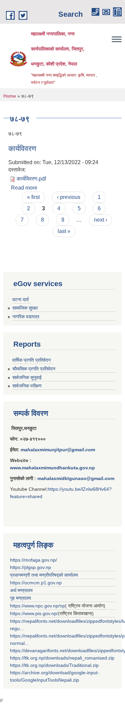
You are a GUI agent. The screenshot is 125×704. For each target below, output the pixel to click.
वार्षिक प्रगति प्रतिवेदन (31, 360)
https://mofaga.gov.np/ (33, 560)
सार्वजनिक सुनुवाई (27, 377)
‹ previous (68, 197)
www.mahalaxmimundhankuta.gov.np (52, 467)
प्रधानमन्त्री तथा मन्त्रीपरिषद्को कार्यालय (44, 575)
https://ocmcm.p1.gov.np (36, 582)
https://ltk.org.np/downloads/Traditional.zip (54, 665)
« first (33, 197)
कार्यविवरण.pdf (31, 179)
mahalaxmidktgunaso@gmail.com (75, 478)
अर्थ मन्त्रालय (21, 590)
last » (64, 231)
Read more (24, 188)
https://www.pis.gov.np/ (34, 613)
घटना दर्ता (20, 299)
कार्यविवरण (22, 148)
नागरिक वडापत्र (25, 316)
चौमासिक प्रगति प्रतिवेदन (33, 368)
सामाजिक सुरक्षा (25, 308)
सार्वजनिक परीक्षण (27, 385)
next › (100, 220)
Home (9, 96)
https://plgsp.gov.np (30, 567)
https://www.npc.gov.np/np (37, 605)
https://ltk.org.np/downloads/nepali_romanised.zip (62, 658)
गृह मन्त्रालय (20, 598)
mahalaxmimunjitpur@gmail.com (58, 449)
